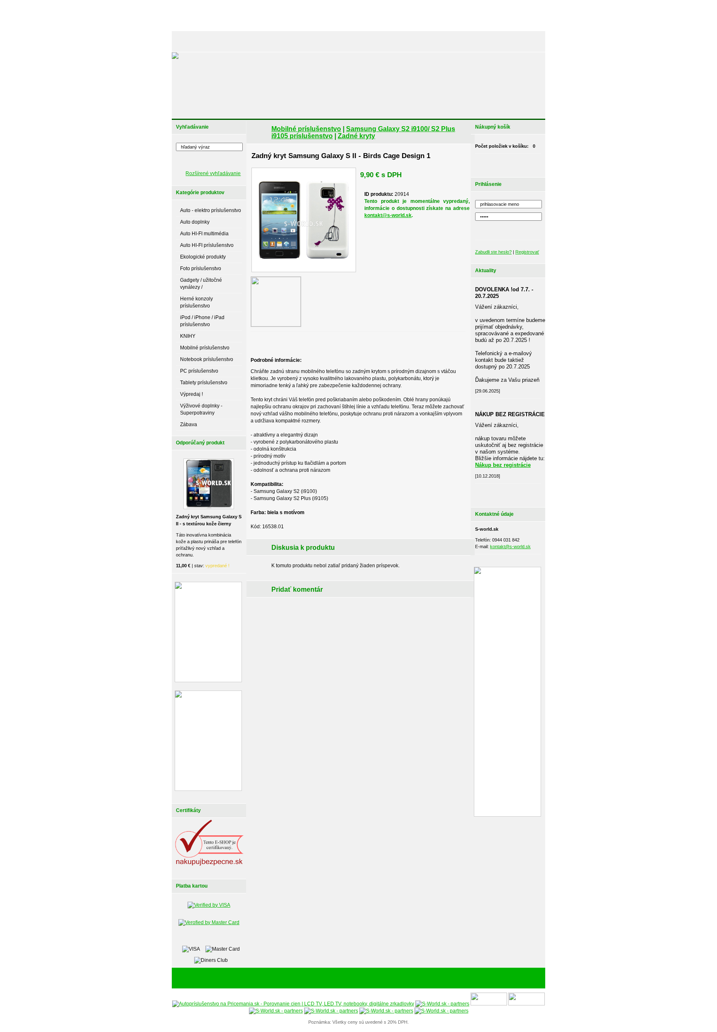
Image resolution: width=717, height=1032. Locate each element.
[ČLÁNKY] (219, 41)
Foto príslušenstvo (200, 268)
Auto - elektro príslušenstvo (210, 210)
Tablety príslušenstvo (203, 382)
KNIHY (187, 336)
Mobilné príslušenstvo (204, 348)
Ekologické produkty (203, 257)
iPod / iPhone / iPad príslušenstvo (202, 321)
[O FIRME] (267, 41)
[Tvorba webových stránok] (410, 978)
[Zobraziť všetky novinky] (518, 493)
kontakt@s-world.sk (388, 215)
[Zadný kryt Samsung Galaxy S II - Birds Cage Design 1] (303, 220)
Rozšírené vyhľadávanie (213, 173)
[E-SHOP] (190, 41)
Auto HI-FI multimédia (204, 234)
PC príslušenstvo (199, 371)
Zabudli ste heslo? (493, 251)
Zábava (188, 424)
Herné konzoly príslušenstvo (196, 302)
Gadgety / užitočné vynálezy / (201, 283)
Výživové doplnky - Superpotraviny (201, 409)
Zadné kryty (356, 135)
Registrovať (527, 251)
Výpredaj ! (191, 394)
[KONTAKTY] (525, 41)
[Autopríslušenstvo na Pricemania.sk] (293, 1004)
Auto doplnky (195, 222)
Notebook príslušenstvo (206, 359)
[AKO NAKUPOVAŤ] (336, 41)
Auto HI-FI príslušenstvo (207, 245)
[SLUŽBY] (297, 41)
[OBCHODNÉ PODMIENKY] (424, 41)
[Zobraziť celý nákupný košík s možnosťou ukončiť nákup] (518, 163)
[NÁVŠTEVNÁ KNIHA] (482, 41)
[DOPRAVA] (377, 41)
